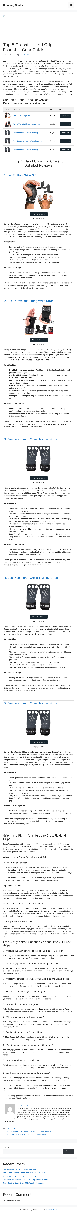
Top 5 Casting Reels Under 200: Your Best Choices (23, 1183)
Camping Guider (13, 5)
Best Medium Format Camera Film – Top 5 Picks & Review (26, 1180)
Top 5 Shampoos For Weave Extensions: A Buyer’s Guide (28, 1131)
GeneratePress (51, 1210)
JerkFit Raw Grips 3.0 (21, 116)
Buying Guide (11, 1128)
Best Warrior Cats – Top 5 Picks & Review (19, 1169)
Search (6, 1147)
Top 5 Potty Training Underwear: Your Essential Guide (24, 1173)
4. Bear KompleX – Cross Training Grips (31, 577)
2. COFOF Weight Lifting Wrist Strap (29, 301)
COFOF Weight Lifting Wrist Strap (26, 124)
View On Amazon (39, 214)
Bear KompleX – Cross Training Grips (27, 133)
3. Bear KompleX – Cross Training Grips (31, 439)
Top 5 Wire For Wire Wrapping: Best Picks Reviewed (26, 1134)
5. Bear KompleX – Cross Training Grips (31, 703)
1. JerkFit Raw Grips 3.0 (20, 175)
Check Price (65, 116)
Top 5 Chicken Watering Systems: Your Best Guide (23, 1176)
